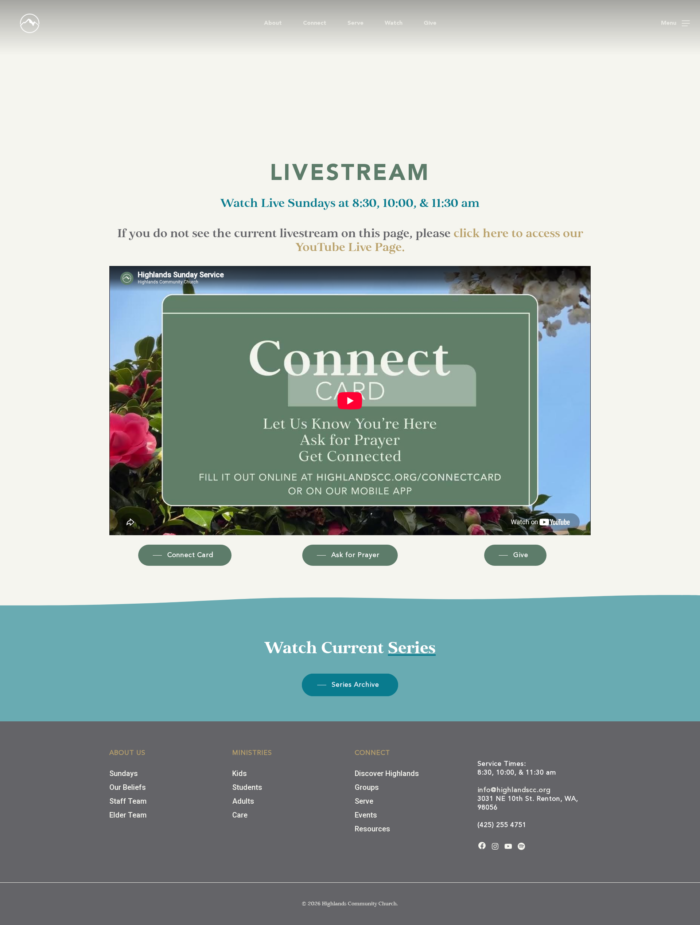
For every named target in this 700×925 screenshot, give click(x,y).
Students (247, 787)
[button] (675, 23)
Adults (243, 801)
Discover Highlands (387, 773)
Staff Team (128, 801)
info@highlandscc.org (514, 790)
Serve (364, 801)
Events (366, 815)
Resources (372, 828)
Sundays (123, 773)
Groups (367, 787)
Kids (239, 773)
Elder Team (128, 815)
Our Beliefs (127, 787)
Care (240, 815)
